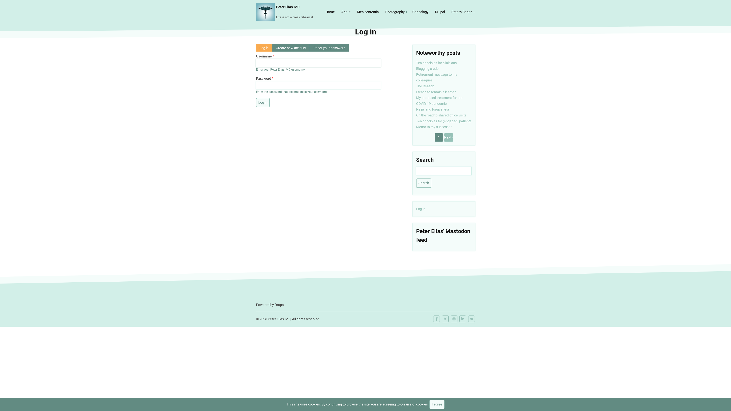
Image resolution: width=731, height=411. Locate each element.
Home (330, 12)
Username (264, 56)
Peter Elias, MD (288, 7)
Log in (265, 49)
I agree (437, 404)
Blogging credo (427, 69)
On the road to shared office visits (441, 115)
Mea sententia (368, 12)
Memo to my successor (434, 127)
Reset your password (329, 48)
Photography (395, 12)
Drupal (440, 12)
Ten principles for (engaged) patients (444, 121)
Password (263, 78)
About (345, 12)
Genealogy (420, 12)
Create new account (291, 48)
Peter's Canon (461, 12)
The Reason (425, 86)
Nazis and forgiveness (433, 109)
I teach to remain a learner (436, 92)
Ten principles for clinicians (436, 63)
